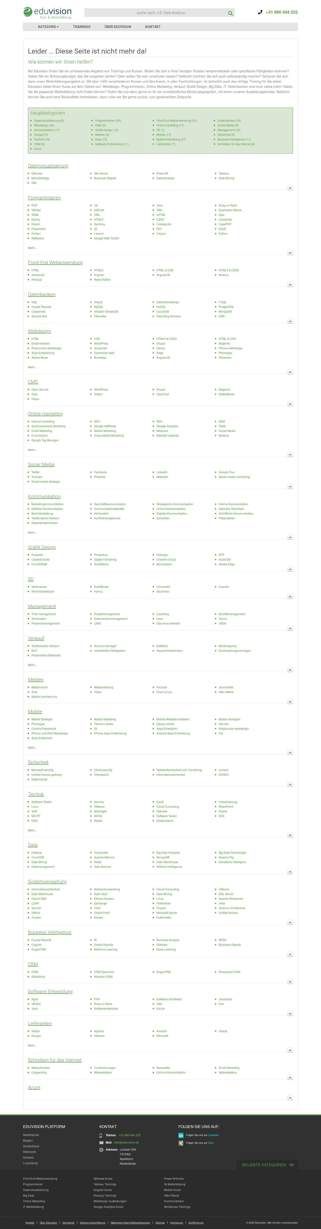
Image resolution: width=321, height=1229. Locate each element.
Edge (160, 353)
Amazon (162, 1031)
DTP (221, 555)
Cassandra (38, 311)
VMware (99, 806)
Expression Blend (230, 210)
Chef (97, 908)
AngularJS (163, 275)
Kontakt (30, 1222)
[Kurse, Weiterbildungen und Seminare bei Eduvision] (47, 13)
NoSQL (161, 307)
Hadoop (36, 852)
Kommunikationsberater (109, 509)
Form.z (98, 591)
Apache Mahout (104, 857)
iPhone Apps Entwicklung (110, 733)
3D (31, 579)
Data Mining (226, 178)
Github (35, 913)
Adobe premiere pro (44, 696)
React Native (102, 279)
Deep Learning (166, 949)
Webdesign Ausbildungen (110, 1201)
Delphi (35, 224)
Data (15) (101, 139)
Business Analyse (168, 940)
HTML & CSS (165, 270)
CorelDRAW (39, 564)
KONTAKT (153, 27)
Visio (222, 903)
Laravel (99, 233)
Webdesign (39, 331)
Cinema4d (163, 587)
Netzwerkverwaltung (107, 889)
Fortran (36, 233)
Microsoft (162, 1036)
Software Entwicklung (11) (112, 144)
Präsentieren (227, 518)
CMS (33, 382)
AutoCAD (225, 559)
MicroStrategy (40, 178)
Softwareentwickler (106, 1008)
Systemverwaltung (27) (171, 139)
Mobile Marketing (105, 431)
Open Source (39, 389)
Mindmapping (227, 646)
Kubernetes (164, 917)
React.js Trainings (105, 1195)
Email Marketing (41, 431)
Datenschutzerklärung (92, 1222)
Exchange (100, 903)
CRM (97, 623)
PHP (34, 205)
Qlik (33, 183)
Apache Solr (39, 316)
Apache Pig (226, 857)
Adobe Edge (227, 564)
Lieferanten (40, 1023)
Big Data (28, 1195)
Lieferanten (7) (166, 144)
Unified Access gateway (46, 774)
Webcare (162, 431)
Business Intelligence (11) (234, 139)
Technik (36, 794)
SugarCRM (38, 949)
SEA (159, 421)
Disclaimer (68, 1222)
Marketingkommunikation (47, 504)
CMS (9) (100, 125)
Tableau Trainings (105, 1184)
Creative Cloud (166, 559)
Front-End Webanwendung (55, 262)
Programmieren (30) (108, 120)
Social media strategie (45, 481)
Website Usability (168, 435)
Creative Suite (40, 559)
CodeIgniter (164, 224)
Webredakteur (228, 1072)
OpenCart (163, 394)
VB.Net (35, 210)
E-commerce (39, 435)
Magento (224, 343)
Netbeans (37, 238)
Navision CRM (103, 976)
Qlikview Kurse (103, 1178)
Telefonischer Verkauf (45, 518)
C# (96, 205)
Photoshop (101, 555)
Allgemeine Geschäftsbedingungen (130, 1222)
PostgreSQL (226, 307)
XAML (35, 215)
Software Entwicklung (50, 991)
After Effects (171, 1195)
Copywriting (39, 1072)
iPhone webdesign (231, 348)
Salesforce (38, 976)
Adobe (35, 1031)
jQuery (35, 219)
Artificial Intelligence (169, 866)
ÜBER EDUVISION (118, 27)
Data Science (102, 866)
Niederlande (31, 1135)
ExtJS (222, 229)
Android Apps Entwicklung (173, 733)
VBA (159, 210)
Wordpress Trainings (177, 1207)
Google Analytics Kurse (108, 1207)
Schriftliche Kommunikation (236, 513)
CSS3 (160, 219)
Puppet (161, 908)
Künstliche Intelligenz (232, 862)
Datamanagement (43, 866)
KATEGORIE (47, 27)
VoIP (34, 811)
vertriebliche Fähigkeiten (109, 650)
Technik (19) (42, 139)
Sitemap (160, 1222)
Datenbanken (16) (229, 120)
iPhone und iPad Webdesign (49, 733)
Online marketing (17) (170, 125)
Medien (35, 679)
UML (97, 215)
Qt (95, 229)
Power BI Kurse (174, 1178)
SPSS (222, 940)
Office (222, 623)
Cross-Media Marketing (109, 435)
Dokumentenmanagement (110, 618)
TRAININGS (81, 27)
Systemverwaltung (47, 881)
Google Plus (227, 472)
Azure (38, 149)
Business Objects (105, 178)
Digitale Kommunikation (172, 513)
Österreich (29, 1152)
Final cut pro (164, 692)
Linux (35, 806)
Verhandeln (101, 513)
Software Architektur (169, 999)
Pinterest (99, 477)
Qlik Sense (101, 173)
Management (42, 606)
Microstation (164, 564)
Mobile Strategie (41, 719)
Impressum (176, 1222)
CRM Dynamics (104, 972)
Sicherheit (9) (226, 134)
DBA (222, 316)
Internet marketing (43, 421)
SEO (97, 421)
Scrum (223, 618)
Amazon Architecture (232, 908)
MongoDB (225, 311)
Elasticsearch (165, 820)
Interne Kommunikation (233, 504)
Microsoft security (42, 770)
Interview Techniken (231, 509)
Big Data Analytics (168, 852)
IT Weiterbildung (33, 1207)
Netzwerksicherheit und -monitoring (179, 770)
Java (160, 205)
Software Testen (41, 802)
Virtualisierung (228, 802)
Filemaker (100, 316)
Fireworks (225, 357)
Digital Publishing (105, 559)
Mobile (35, 711)
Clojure (161, 233)
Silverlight (100, 811)
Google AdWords (105, 426)
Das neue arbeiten (168, 623)
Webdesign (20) (44, 125)
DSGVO (224, 774)
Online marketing (45, 414)
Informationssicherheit (171, 774)
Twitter (35, 472)
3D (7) (160, 130)
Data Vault (100, 894)
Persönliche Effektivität (45, 655)
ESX (221, 816)
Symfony (99, 224)
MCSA (98, 816)
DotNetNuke (227, 394)
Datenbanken (41, 294)
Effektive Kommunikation (47, 509)
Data (33, 845)
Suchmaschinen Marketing (48, 426)
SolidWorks (101, 564)
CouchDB (163, 311)
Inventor (224, 587)
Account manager (105, 646)
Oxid (34, 394)
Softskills (162, 646)
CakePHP (225, 224)
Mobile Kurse (172, 1190)
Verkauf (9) (41, 134)
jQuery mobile (165, 724)
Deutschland (31, 1146)
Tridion (98, 394)
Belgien (28, 1140)
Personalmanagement (45, 623)
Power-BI (162, 173)
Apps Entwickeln (167, 728)
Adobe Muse (39, 357)
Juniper (223, 770)
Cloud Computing (168, 806)
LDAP (35, 903)
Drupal (161, 343)
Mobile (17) (164, 134)
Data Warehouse (167, 862)
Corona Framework (43, 728)
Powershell (38, 229)
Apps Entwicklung (42, 353)
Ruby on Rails (228, 205)
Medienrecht (39, 687)
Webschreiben (40, 1068)
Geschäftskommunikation (110, 504)
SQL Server (226, 894)
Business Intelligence (49, 932)
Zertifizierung (196, 1222)
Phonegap (225, 353)
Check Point (102, 913)
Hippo (35, 399)
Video (98, 692)
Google (36, 1036)
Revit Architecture (42, 591)
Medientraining (103, 687)
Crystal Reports (41, 307)
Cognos (36, 944)
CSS (97, 339)
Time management (43, 614)
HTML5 (98, 219)
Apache (99, 1031)
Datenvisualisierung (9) (49, 120)
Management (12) (229, 130)
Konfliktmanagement (107, 518)
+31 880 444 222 (280, 12)
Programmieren (44, 198)
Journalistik (226, 687)
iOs (221, 733)
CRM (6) (39, 144)
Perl (159, 229)
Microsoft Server (167, 913)
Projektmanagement (107, 614)
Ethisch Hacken (104, 898)
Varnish (36, 908)
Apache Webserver (231, 898)
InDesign (162, 555)
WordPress (101, 343)
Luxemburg (30, 1163)
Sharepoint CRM (229, 972)
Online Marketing (34, 1201)
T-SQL (223, 302)
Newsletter (163, 1068)
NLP (34, 650)
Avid (34, 692)
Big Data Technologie (232, 852)
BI (95, 940)
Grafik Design (42, 547)
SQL (34, 302)
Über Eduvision (48, 1222)
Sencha (224, 724)
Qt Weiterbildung (174, 1184)
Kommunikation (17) (47, 130)
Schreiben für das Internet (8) (236, 144)
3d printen (163, 591)
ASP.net (99, 210)
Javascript (225, 219)
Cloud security (103, 770)
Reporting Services (169, 316)
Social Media (227, 431)
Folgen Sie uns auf (202, 1135)
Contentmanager (105, 1068)
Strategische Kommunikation (175, 504)
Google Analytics (167, 426)
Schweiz (28, 1157)
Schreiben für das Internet (55, 1060)
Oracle (98, 302)
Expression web (104, 353)
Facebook (100, 472)
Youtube (36, 477)
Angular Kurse (103, 1190)
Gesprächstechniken (44, 523)
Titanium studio (104, 724)
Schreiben (163, 518)
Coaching (163, 614)
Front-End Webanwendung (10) (177, 120)
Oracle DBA (39, 898)
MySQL (98, 307)
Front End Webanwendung (40, 1178)
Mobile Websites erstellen (173, 719)
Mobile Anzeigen (229, 719)
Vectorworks (39, 587)
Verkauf (36, 638)
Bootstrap (100, 357)
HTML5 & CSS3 (229, 270)
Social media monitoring (234, 477)
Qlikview (36, 173)
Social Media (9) (228, 125)
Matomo (224, 435)
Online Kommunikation (171, 509)
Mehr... (32, 248)
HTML (35, 270)
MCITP (35, 816)
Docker (98, 917)
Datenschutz (39, 779)
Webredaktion (103, 1072)
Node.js (224, 275)
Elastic (98, 820)
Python (223, 233)
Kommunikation (44, 496)
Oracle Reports (103, 944)
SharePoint (226, 806)
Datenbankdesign (168, 302)
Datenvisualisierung (48, 166)
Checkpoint (101, 774)
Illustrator (37, 555)
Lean (160, 618)
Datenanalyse (165, 178)
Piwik (222, 426)
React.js (36, 279)
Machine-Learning (105, 949)
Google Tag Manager (45, 440)
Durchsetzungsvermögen (235, 650)
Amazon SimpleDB (106, 311)
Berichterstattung (42, 513)
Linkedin (162, 472)
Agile (34, 999)
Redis (98, 862)
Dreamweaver (40, 343)
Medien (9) (102, 134)
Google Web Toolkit (106, 238)
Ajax (221, 215)
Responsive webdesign (46, 348)
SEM (222, 421)
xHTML (161, 215)
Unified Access (228, 913)
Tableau (224, 173)
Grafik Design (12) (106, 130)
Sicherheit (38, 762)
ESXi (34, 820)
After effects (226, 692)
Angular (99, 275)
